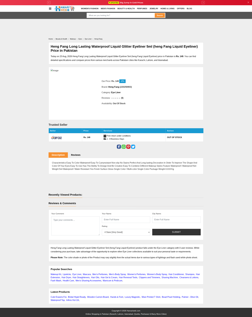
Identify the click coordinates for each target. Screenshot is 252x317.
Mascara (87, 274)
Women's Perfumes (136, 274)
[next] (203, 2)
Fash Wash (56, 280)
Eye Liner (76, 274)
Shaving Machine (170, 277)
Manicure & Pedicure (112, 280)
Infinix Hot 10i (72, 300)
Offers (180, 8)
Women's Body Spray (157, 274)
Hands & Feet (116, 297)
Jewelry (153, 8)
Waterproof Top (58, 300)
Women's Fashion (89, 8)
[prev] (48, 2)
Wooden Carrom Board (98, 297)
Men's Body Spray (117, 274)
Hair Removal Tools (128, 277)
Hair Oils (95, 277)
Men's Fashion (108, 8)
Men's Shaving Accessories (88, 280)
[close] (248, 2)
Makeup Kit (56, 274)
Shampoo (189, 274)
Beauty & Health (126, 8)
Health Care (68, 280)
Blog (189, 8)
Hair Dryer (66, 277)
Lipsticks (67, 274)
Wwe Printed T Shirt (151, 297)
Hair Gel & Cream (109, 277)
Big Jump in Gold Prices (127, 2)
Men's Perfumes (99, 274)
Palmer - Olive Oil (190, 297)
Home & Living (168, 8)
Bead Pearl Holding (171, 297)
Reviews (75, 155)
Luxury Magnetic (132, 297)
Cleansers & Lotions (188, 277)
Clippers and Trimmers (149, 277)
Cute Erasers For (58, 297)
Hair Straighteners (81, 277)
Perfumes (142, 8)
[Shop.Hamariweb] (64, 8)
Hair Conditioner (176, 274)
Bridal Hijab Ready (77, 297)
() (122, 98)
